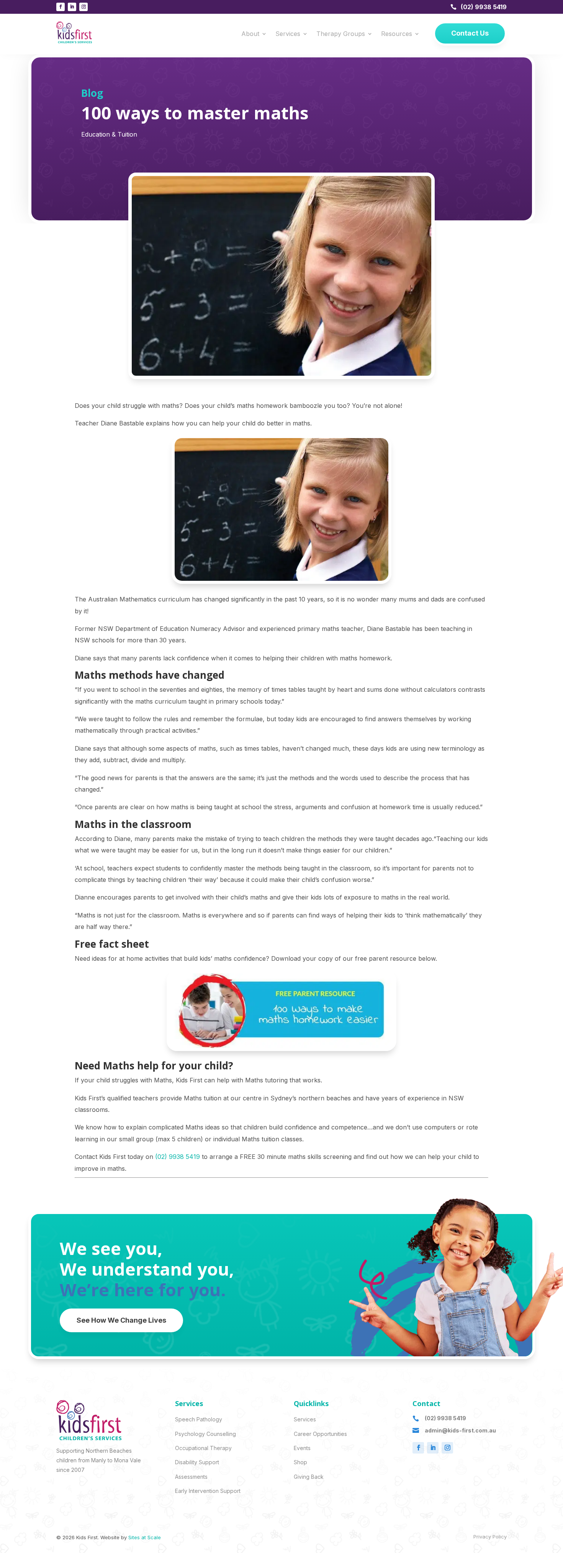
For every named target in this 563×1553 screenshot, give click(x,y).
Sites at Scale (144, 1537)
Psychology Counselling (205, 1434)
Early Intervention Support (208, 1491)
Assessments (191, 1476)
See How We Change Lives (121, 1320)
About (250, 34)
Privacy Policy (490, 1536)
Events (302, 1448)
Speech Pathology (198, 1419)
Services (287, 34)
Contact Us (470, 33)
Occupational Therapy (203, 1448)
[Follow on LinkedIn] (72, 7)
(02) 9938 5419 (484, 7)
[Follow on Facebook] (60, 7)
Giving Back (309, 1476)
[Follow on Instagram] (83, 7)
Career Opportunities (320, 1434)
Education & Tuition (109, 134)
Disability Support (197, 1462)
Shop (300, 1462)
